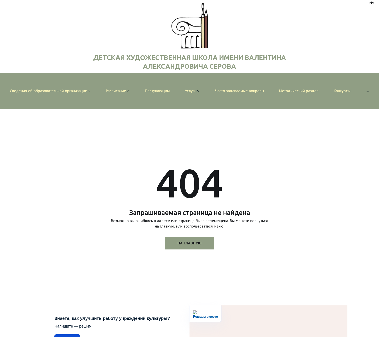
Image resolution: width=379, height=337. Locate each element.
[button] (50, 91)
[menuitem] (50, 91)
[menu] (189, 91)
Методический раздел (298, 91)
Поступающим (157, 91)
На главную (189, 243)
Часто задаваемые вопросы (239, 91)
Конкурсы (342, 91)
